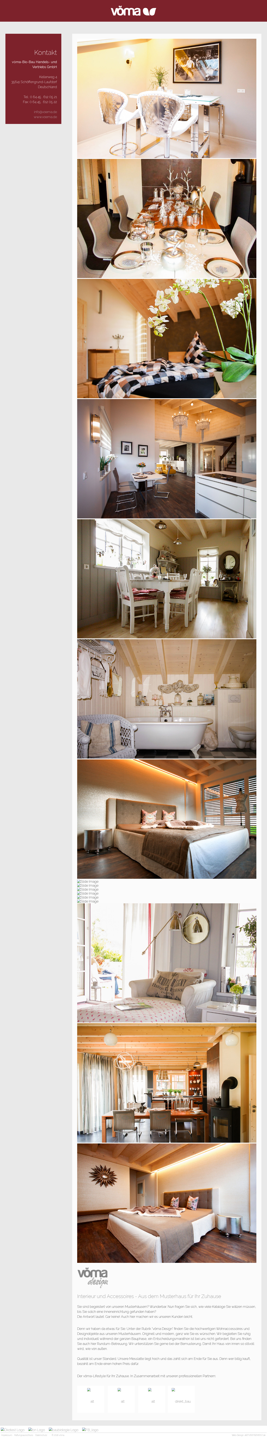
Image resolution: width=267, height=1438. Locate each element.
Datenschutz (41, 1435)
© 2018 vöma (58, 1435)
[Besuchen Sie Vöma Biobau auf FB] (91, 1430)
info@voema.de (45, 112)
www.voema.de (45, 117)
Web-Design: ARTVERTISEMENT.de (249, 1435)
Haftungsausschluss (23, 1435)
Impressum (6, 1435)
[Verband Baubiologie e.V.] (65, 1430)
